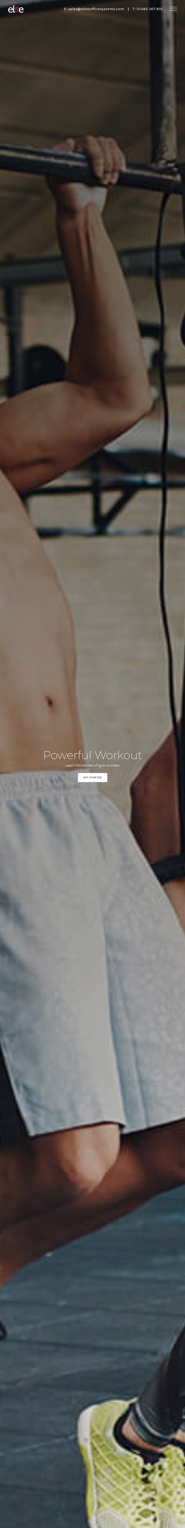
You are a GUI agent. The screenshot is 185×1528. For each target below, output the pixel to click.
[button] (173, 9)
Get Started (92, 777)
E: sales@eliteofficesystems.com (94, 9)
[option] (92, 764)
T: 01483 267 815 (147, 9)
